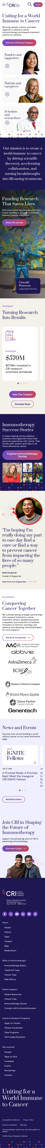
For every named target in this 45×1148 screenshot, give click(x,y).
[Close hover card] (7, 66)
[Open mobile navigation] (3, 5)
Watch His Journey (14, 222)
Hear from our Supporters (14, 582)
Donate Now (22, 404)
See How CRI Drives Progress (19, 42)
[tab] (18, 383)
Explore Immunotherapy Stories (22, 455)
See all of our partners (16, 637)
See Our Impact (22, 394)
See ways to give (14, 848)
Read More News (14, 799)
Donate (38, 5)
